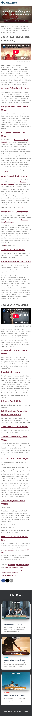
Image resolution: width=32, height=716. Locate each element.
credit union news (6, 572)
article (6, 567)
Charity (14, 567)
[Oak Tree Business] (10, 3)
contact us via (7, 550)
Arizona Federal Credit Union (15, 88)
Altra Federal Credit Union (14, 176)
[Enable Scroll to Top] (29, 713)
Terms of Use (17, 711)
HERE (6, 245)
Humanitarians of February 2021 (15, 695)
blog (10, 567)
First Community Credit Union (16, 261)
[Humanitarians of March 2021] (16, 645)
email (12, 550)
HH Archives (11, 564)
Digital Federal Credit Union (14, 211)
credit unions (15, 572)
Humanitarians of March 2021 (14, 660)
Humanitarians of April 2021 (14, 625)
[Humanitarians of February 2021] (16, 681)
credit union (19, 567)
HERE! (6, 172)
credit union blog (17, 570)
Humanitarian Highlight (22, 564)
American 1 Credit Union (13, 249)
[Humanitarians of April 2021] (16, 610)
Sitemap (26, 711)
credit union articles (7, 570)
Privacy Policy (8, 711)
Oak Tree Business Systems (9, 575)
